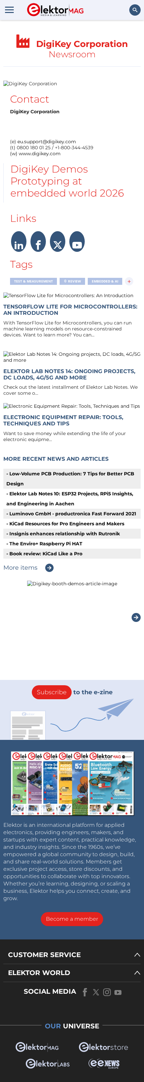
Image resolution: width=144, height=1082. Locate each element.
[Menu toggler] (9, 9)
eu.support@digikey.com (46, 142)
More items (20, 567)
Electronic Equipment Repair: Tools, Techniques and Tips (63, 420)
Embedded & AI (105, 281)
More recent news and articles (56, 459)
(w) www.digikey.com (35, 154)
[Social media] (19, 247)
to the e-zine (75, 692)
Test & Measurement (33, 281)
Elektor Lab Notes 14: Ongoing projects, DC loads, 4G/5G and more (69, 374)
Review (74, 281)
